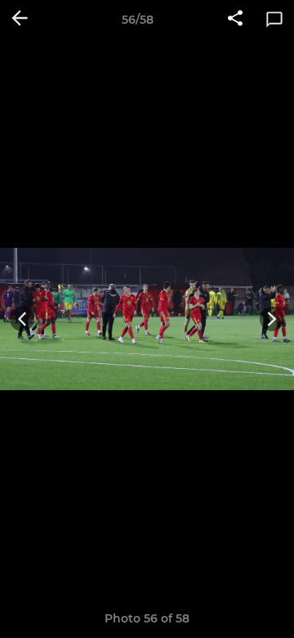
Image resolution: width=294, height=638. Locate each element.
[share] (235, 19)
